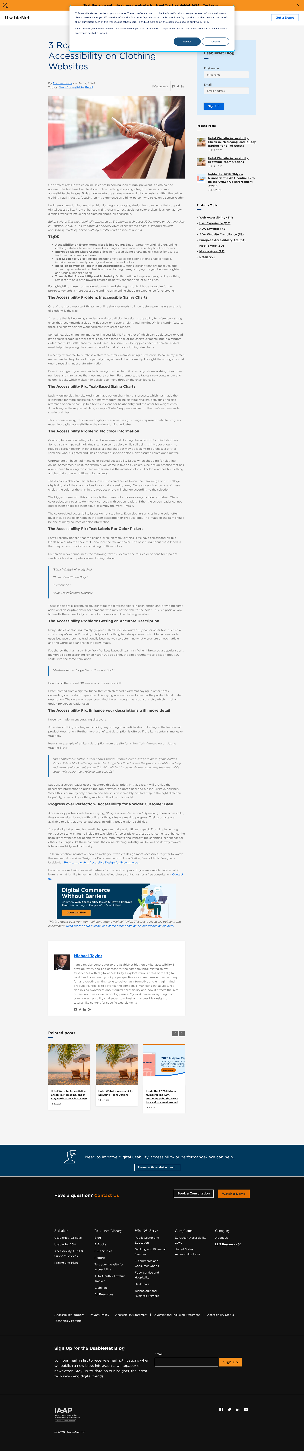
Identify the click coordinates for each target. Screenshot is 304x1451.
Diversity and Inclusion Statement (177, 1314)
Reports (99, 1257)
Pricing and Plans (66, 1262)
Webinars (100, 1287)
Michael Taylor (62, 83)
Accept (187, 41)
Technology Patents (67, 1320)
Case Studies (103, 1251)
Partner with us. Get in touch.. (157, 1167)
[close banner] (298, 5)
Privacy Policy (99, 1314)
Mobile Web (211, 245)
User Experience (214, 223)
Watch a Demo (233, 1194)
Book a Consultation (194, 1193)
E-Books (100, 1244)
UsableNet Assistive (68, 1237)
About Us (221, 1237)
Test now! (211, 5)
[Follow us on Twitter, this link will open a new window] (229, 1409)
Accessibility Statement (131, 1314)
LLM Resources (226, 1244)
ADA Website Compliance (221, 234)
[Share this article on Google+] (89, 1009)
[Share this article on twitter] (177, 86)
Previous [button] (175, 1033)
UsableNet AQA (65, 1244)
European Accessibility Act (222, 240)
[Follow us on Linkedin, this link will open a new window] (238, 1409)
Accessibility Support (69, 1314)
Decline (215, 41)
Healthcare (142, 1284)
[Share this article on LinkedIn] (182, 86)
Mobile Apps (211, 251)
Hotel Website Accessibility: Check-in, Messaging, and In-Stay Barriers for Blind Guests (69, 1095)
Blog (97, 1237)
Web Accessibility (71, 87)
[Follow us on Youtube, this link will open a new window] (246, 1409)
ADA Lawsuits (212, 228)
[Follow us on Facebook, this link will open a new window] (221, 1409)
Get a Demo (285, 17)
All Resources (103, 1294)
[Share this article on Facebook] (173, 86)
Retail (89, 87)
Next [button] (182, 1033)
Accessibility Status (220, 1314)
